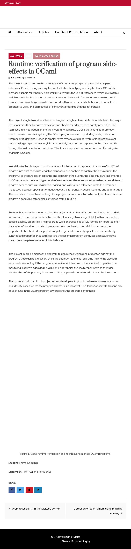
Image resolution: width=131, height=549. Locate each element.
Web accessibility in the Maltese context (36, 508)
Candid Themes (101, 541)
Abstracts (23, 32)
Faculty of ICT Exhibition (71, 32)
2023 (28, 56)
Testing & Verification (47, 56)
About (98, 32)
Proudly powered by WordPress (40, 541)
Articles (44, 32)
